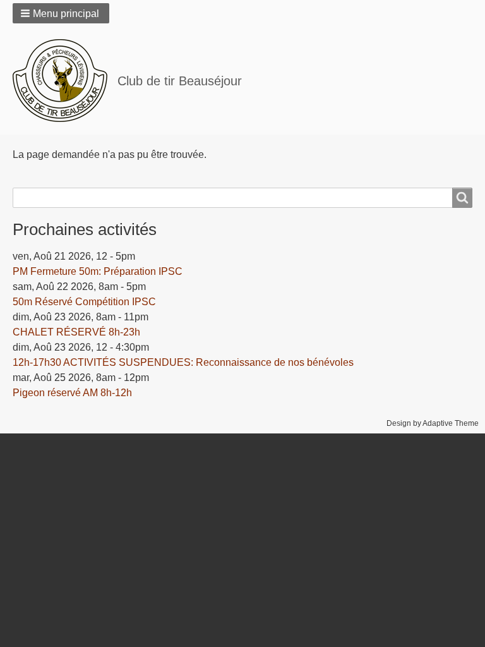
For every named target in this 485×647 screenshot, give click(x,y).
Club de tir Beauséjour (179, 81)
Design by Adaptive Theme (432, 423)
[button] (61, 13)
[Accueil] (65, 80)
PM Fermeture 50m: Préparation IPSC (98, 271)
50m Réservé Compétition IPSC (84, 301)
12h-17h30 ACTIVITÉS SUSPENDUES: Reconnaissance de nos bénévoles (183, 362)
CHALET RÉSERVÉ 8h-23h (76, 332)
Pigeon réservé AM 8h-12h (72, 392)
